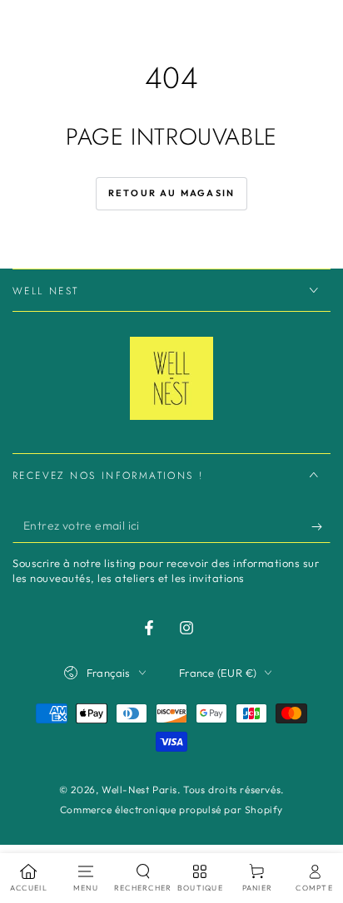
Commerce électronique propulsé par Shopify (171, 809)
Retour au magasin (171, 193)
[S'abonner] (321, 526)
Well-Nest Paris (139, 789)
